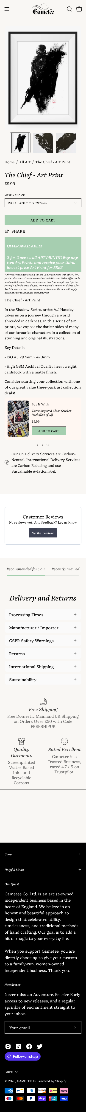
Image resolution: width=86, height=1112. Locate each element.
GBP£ (9, 1072)
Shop (8, 854)
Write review (43, 533)
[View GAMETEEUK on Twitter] (39, 1046)
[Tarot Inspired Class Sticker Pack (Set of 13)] (18, 419)
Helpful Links (14, 869)
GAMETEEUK (26, 1081)
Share (18, 231)
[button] (69, 9)
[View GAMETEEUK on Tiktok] (18, 1046)
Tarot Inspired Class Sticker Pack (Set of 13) (51, 412)
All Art (25, 161)
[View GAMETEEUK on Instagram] (8, 1046)
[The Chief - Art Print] (20, 143)
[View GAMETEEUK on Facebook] (29, 1046)
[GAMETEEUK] (43, 9)
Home (10, 161)
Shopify (60, 1081)
